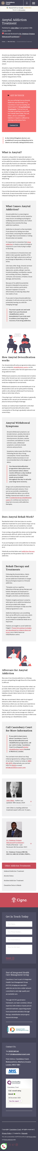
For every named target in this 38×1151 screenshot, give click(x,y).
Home (3, 41)
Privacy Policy (6, 1133)
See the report (14, 1101)
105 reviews (21, 10)
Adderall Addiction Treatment (14, 871)
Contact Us (14, 125)
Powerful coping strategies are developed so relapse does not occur (19, 630)
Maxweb (24, 1133)
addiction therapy (28, 551)
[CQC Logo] (13, 1084)
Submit (8, 958)
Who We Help (11, 41)
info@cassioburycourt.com (16, 767)
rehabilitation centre (20, 367)
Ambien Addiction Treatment (13, 880)
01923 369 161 (14, 1051)
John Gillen (15, 28)
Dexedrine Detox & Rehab (12, 885)
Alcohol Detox (9, 876)
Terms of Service (8, 1139)
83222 (14, 765)
